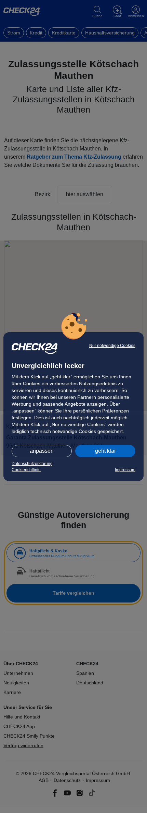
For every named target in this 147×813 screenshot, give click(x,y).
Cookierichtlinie (26, 469)
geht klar (105, 451)
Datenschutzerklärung (32, 463)
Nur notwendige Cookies (112, 345)
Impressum (125, 469)
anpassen (42, 451)
